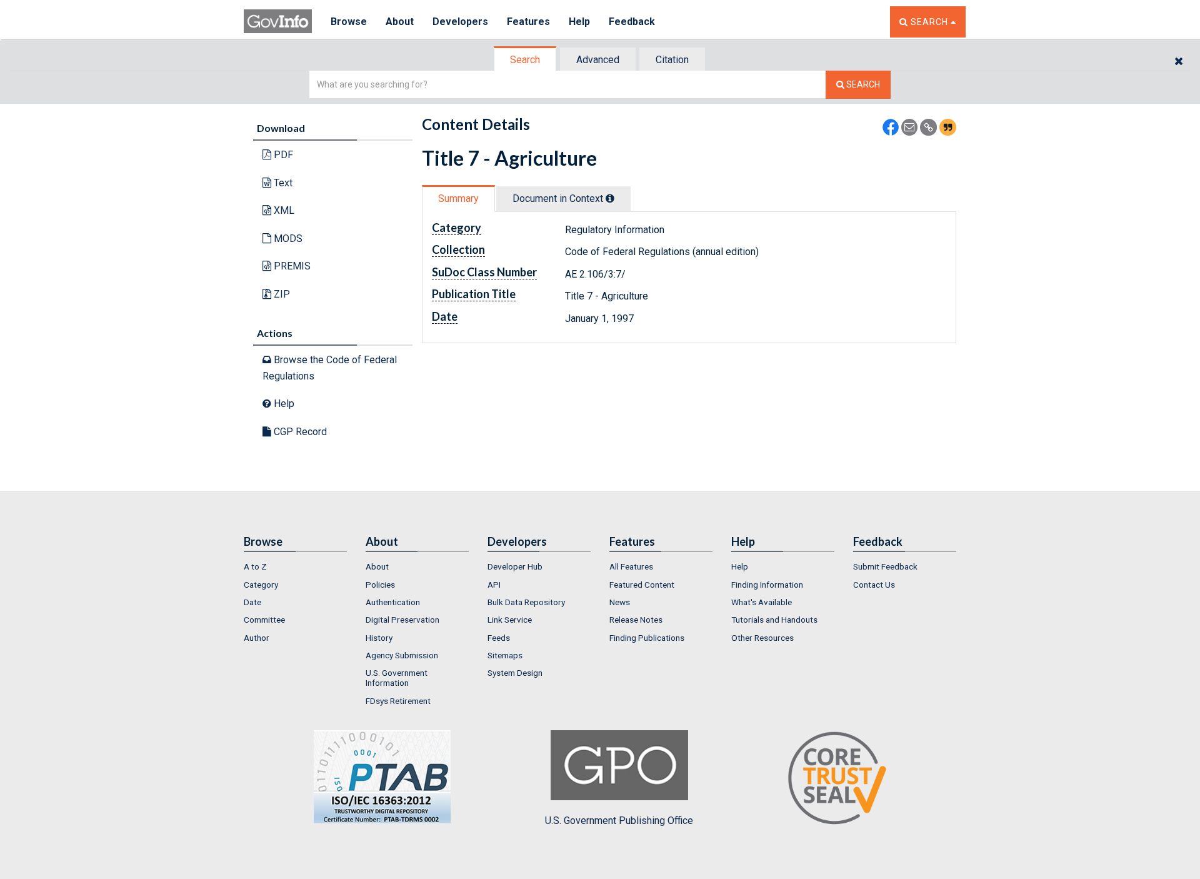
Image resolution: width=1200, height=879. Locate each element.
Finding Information (767, 585)
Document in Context (559, 198)
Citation (672, 60)
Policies (380, 585)
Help (579, 22)
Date (252, 602)
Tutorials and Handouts (774, 620)
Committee (264, 620)
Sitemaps (505, 655)
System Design (515, 673)
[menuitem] (295, 566)
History (379, 638)
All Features (631, 566)
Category (261, 585)
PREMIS (291, 266)
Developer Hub (515, 566)
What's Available (761, 602)
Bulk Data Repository (526, 602)
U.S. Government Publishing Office (619, 820)
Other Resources (762, 638)
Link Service (510, 620)
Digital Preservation (402, 620)
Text (281, 183)
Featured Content (641, 585)
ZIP (280, 294)
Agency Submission (402, 655)
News (619, 602)
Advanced (597, 60)
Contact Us (874, 585)
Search (525, 60)
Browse (349, 22)
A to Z (255, 566)
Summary (458, 198)
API (494, 585)
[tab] (526, 59)
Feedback (632, 22)
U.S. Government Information (397, 678)
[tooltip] (610, 198)
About (400, 22)
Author (256, 638)
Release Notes (635, 620)
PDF (282, 155)
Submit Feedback (885, 566)
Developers (460, 22)
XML (282, 210)
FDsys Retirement (398, 701)
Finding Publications (646, 638)
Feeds (499, 638)
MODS (286, 238)
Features (528, 22)
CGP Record (299, 432)
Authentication (393, 602)
